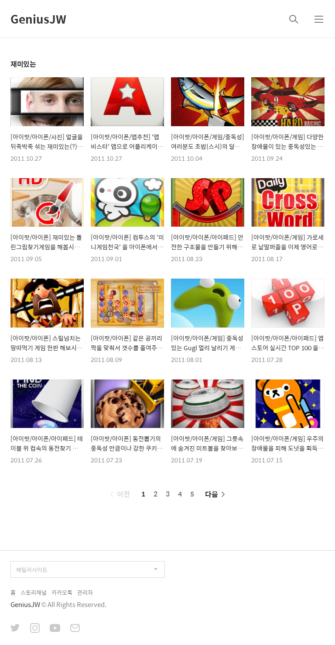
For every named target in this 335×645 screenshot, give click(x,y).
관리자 (85, 592)
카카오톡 (61, 592)
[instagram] (35, 629)
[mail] (75, 629)
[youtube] (55, 629)
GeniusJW (38, 19)
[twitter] (15, 629)
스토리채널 (34, 592)
